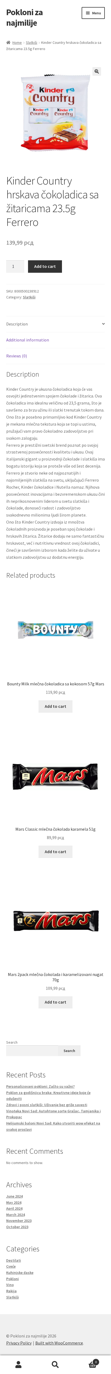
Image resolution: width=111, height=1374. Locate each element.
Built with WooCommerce (59, 1343)
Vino (10, 1284)
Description (17, 324)
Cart (85, 1360)
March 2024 (15, 1214)
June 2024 (14, 1196)
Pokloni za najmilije (24, 17)
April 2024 (14, 1208)
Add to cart (45, 266)
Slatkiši (31, 42)
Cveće (11, 1266)
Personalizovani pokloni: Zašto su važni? (40, 1086)
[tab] (55, 324)
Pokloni (12, 1278)
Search (12, 1042)
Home (17, 42)
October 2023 (17, 1226)
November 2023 (19, 1220)
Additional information (27, 340)
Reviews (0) (16, 356)
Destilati (13, 1260)
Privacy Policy (19, 1343)
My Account (18, 1365)
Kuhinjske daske (19, 1272)
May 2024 (13, 1202)
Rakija (11, 1290)
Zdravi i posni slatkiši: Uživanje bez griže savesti (46, 1104)
